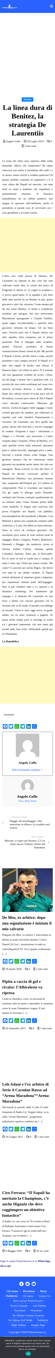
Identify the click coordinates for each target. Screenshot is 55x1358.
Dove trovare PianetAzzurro (28, 1300)
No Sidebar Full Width (20, 1320)
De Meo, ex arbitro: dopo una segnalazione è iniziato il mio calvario (27, 923)
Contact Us (44, 1295)
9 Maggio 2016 (14, 1250)
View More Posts (27, 801)
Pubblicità (42, 1320)
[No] (51, 1347)
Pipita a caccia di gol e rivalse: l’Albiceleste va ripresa (22, 987)
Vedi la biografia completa (26, 769)
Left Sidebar (39, 1305)
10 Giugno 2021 (14, 1136)
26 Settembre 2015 (15, 1028)
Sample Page (38, 1325)
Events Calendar (19, 1305)
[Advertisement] (27, 245)
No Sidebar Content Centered (28, 1315)
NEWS (27, 99)
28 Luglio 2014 (35, 141)
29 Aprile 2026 (13, 969)
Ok (28, 1353)
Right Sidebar (18, 1325)
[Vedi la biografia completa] (41, 769)
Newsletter (20, 1310)
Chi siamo (28, 1295)
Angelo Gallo (13, 141)
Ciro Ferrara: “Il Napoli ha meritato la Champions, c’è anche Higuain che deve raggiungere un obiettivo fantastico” (26, 1204)
